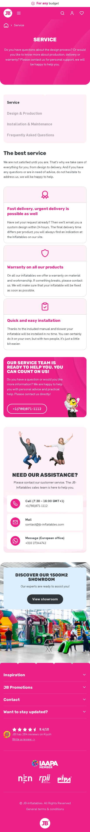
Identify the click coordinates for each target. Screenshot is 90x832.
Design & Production (24, 113)
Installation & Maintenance (29, 124)
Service (13, 102)
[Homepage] (7, 13)
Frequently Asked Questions (30, 135)
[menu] (19, 13)
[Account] (72, 13)
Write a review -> (23, 739)
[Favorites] (82, 13)
